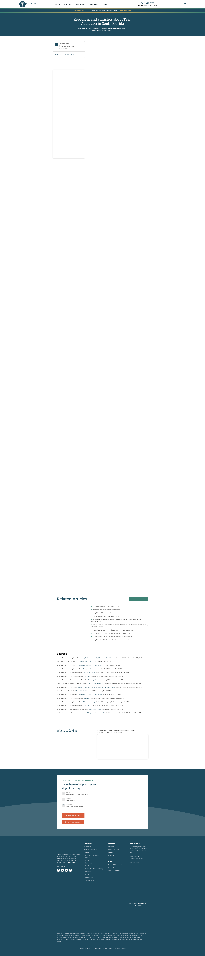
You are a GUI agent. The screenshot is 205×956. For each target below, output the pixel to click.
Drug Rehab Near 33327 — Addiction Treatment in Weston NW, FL (112, 633)
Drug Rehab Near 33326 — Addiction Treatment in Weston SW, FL (112, 636)
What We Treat (80, 4)
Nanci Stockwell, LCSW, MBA (116, 28)
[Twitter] (62, 870)
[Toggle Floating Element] (198, 951)
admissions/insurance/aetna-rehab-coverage (106, 610)
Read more (71, 862)
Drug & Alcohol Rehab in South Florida (104, 613)
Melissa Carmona (85, 28)
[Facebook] (58, 870)
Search (138, 599)
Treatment (67, 4)
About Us (106, 4)
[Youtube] (66, 870)
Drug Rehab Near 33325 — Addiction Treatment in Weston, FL (111, 640)
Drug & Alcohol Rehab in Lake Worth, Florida (105, 606)
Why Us (57, 4)
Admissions (94, 4)
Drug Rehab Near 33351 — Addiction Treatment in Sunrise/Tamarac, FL (113, 630)
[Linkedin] (70, 870)
